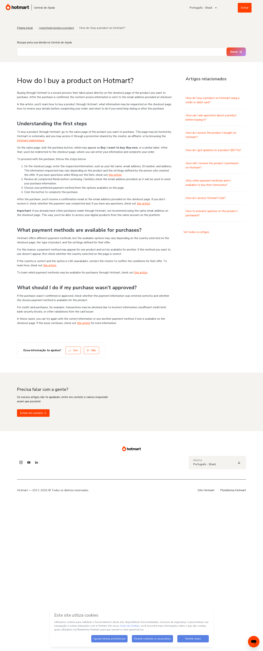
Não (93, 350)
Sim (75, 350)
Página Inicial (25, 28)
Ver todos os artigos (196, 232)
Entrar (245, 8)
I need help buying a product (56, 28)
